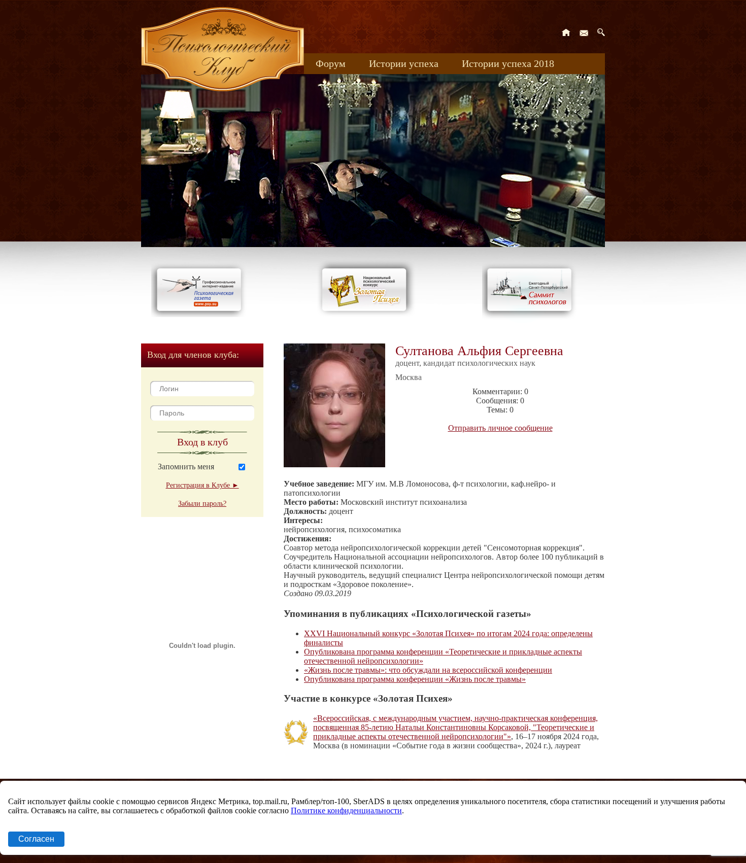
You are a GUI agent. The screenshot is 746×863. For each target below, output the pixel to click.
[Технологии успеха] (532, 320)
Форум (331, 63)
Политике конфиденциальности (346, 810)
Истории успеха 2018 (508, 63)
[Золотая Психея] (366, 314)
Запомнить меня (186, 466)
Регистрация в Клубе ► (202, 485)
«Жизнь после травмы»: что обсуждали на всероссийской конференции (428, 670)
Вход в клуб (202, 441)
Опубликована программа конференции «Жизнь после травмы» (415, 679)
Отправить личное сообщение (500, 428)
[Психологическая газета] (201, 314)
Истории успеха (403, 63)
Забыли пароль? (202, 503)
